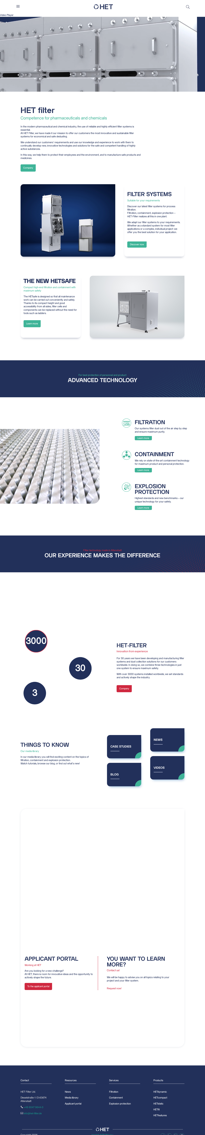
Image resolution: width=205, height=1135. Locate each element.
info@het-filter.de (33, 1113)
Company (28, 168)
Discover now (137, 244)
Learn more (32, 324)
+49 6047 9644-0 (33, 1107)
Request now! (114, 988)
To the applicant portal (38, 986)
